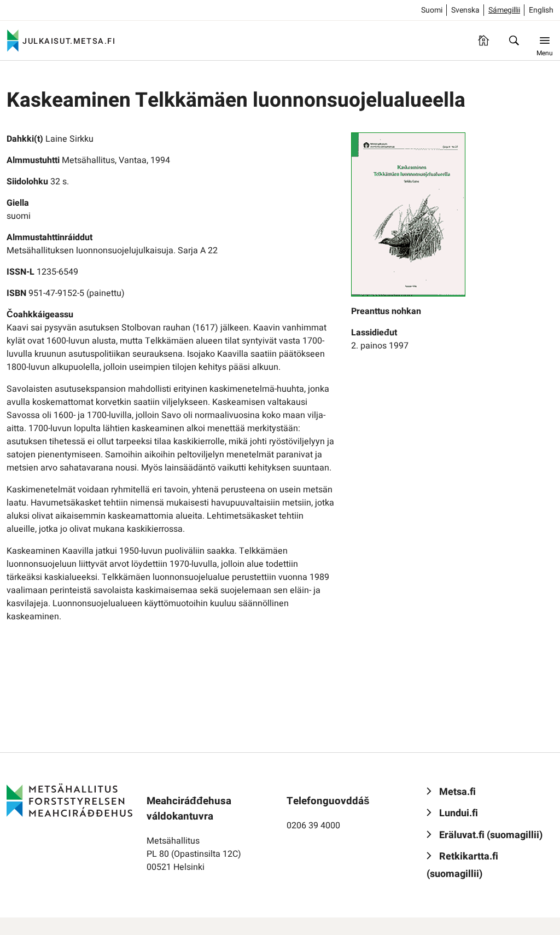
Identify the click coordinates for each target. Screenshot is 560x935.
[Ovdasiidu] (483, 40)
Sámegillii (504, 10)
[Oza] (514, 40)
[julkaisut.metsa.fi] (69, 799)
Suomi (431, 10)
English (541, 10)
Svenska (465, 10)
